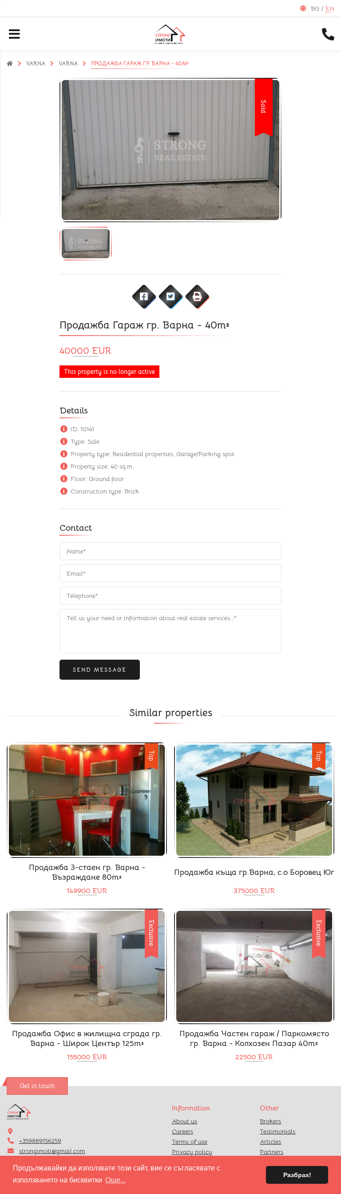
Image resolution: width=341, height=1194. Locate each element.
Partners (271, 1152)
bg (315, 8)
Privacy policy (192, 1152)
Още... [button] (115, 1180)
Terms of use (189, 1142)
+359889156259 (40, 1141)
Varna (35, 63)
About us (184, 1121)
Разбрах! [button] (297, 1174)
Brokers (270, 1121)
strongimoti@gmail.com (52, 1151)
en (329, 8)
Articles (270, 1142)
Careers (182, 1131)
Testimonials (277, 1131)
